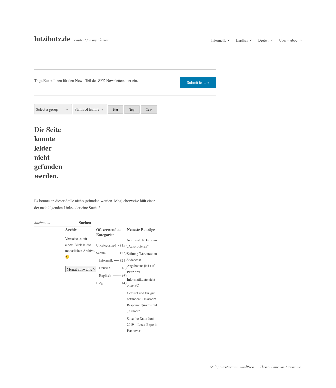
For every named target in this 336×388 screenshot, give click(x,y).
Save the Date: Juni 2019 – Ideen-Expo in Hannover (142, 324)
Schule (101, 252)
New (149, 109)
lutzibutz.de (52, 38)
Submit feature (198, 82)
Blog (99, 282)
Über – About (288, 40)
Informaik (106, 260)
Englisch (242, 40)
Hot (115, 109)
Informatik (218, 40)
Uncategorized (106, 245)
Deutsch (263, 40)
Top (132, 109)
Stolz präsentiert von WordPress (232, 366)
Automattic (293, 366)
